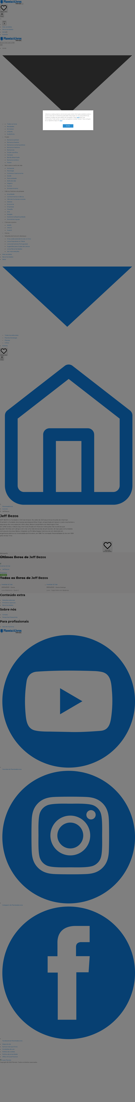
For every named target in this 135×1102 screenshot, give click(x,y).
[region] (68, 120)
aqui (78, 117)
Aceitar (68, 125)
